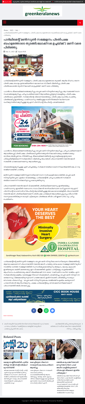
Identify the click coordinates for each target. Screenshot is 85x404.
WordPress (60, 401)
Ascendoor (45, 401)
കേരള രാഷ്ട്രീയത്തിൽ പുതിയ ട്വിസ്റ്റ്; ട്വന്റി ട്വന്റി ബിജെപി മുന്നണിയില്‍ (16, 365)
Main (5, 315)
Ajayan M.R (22, 51)
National (10, 315)
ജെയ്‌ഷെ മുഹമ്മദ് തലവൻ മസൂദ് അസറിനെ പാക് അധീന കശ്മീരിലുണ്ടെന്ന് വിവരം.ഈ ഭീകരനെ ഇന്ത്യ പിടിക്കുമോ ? (67, 367)
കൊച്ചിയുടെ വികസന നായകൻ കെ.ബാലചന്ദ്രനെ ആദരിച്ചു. (41, 365)
